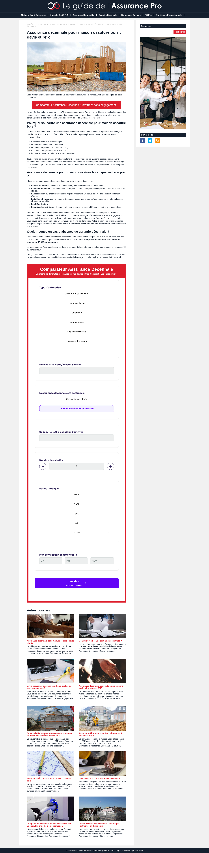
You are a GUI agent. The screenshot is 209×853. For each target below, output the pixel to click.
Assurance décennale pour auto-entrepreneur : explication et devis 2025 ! (101, 687)
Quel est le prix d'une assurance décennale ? (100, 778)
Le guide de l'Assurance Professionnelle (52, 24)
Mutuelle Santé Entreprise (33, 15)
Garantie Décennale (108, 15)
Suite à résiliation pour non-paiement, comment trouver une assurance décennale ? (49, 734)
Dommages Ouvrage (131, 15)
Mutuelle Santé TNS (59, 15)
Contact (140, 850)
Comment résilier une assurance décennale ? (100, 641)
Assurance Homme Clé (83, 15)
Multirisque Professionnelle (169, 15)
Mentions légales (129, 850)
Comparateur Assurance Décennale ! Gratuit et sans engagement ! (76, 105)
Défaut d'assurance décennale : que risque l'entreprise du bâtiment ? (99, 824)
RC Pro (148, 15)
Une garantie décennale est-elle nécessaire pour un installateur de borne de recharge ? (49, 824)
